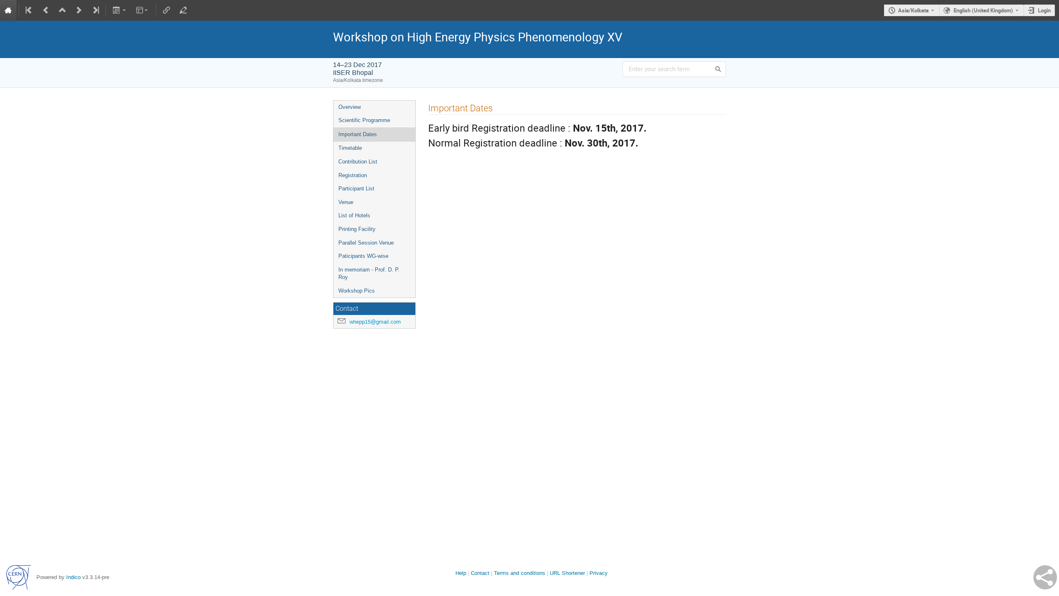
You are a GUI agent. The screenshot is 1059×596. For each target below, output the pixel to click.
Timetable (350, 148)
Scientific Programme (364, 120)
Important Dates (357, 134)
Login (1044, 10)
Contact (480, 573)
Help (460, 573)
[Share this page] (1045, 577)
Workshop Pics (356, 291)
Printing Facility (357, 229)
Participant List (356, 188)
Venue (345, 202)
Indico (73, 577)
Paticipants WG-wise (363, 256)
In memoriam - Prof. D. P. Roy (369, 274)
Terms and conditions (519, 573)
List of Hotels (354, 215)
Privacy (598, 573)
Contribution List (357, 162)
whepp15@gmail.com (375, 321)
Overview (349, 107)
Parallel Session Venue (366, 243)
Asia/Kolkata (913, 10)
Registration (352, 175)
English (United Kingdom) (983, 10)
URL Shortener (567, 573)
